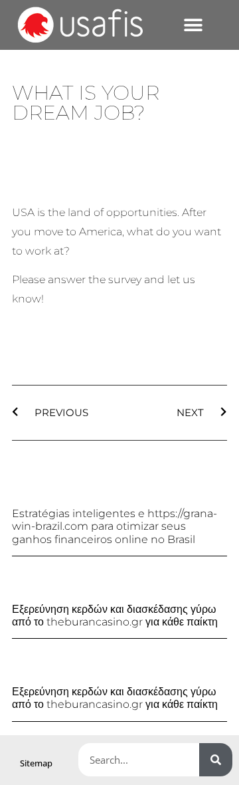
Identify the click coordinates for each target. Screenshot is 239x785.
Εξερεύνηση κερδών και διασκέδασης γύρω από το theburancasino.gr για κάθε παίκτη (115, 615)
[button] (193, 25)
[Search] (215, 759)
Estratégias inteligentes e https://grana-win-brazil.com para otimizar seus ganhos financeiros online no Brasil (114, 526)
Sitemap (36, 763)
